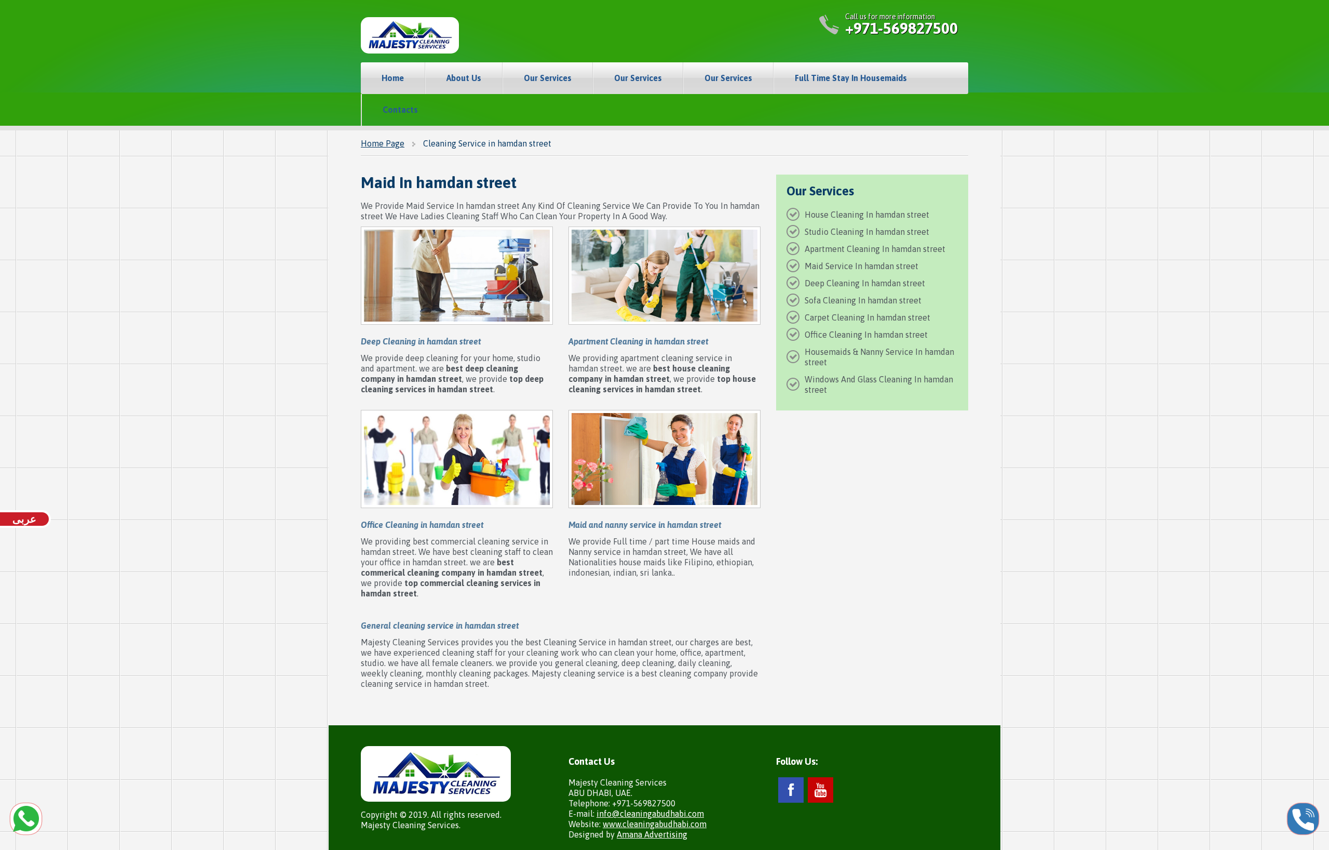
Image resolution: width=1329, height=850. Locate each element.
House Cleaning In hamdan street (867, 214)
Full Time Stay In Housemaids (851, 78)
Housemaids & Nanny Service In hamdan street (879, 357)
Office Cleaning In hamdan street (866, 334)
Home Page (382, 143)
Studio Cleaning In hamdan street (867, 231)
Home (393, 78)
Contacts (400, 109)
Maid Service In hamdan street (861, 266)
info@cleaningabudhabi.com (650, 813)
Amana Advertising (652, 834)
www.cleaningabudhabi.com (655, 824)
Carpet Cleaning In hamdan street (867, 317)
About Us (463, 78)
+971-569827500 (901, 28)
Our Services (548, 78)
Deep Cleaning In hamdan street (865, 283)
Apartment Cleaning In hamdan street (875, 249)
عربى (24, 519)
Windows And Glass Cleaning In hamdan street (879, 384)
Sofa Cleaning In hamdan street (863, 300)
